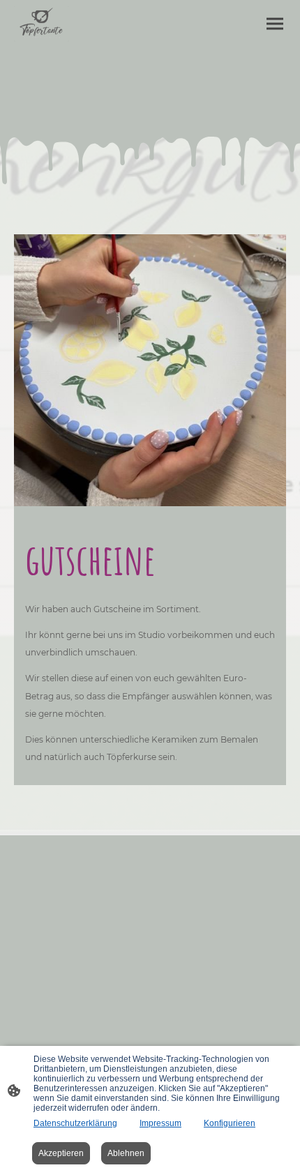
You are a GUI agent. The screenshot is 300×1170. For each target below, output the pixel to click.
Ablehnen (125, 1153)
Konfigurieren (229, 1123)
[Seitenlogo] (41, 24)
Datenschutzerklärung (75, 1123)
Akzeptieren (61, 1153)
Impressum (160, 1123)
